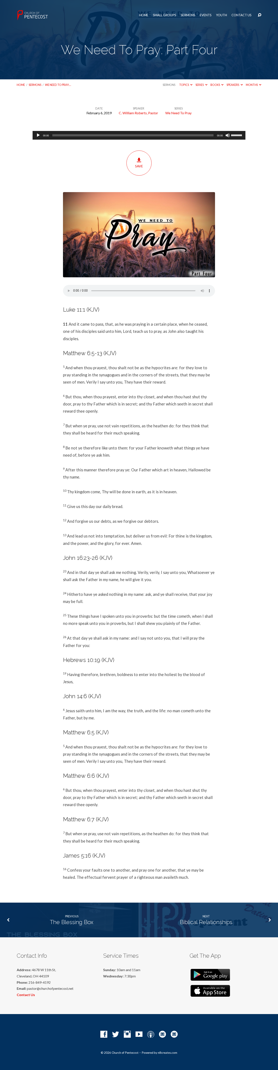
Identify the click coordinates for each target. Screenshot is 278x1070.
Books (215, 85)
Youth (221, 15)
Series (199, 85)
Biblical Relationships (206, 922)
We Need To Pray (178, 113)
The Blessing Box (71, 922)
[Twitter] (115, 1034)
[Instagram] (127, 1034)
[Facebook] (103, 1034)
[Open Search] (259, 15)
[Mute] (227, 135)
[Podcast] (150, 1034)
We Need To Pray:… (58, 85)
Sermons (188, 15)
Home (143, 15)
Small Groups (164, 15)
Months (252, 85)
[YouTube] (139, 1034)
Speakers (233, 85)
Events (206, 15)
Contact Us (242, 15)
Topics (184, 85)
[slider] (237, 135)
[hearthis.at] (174, 1034)
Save (139, 166)
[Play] (38, 135)
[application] (139, 135)
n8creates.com (167, 1052)
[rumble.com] (162, 1034)
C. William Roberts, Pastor (138, 113)
